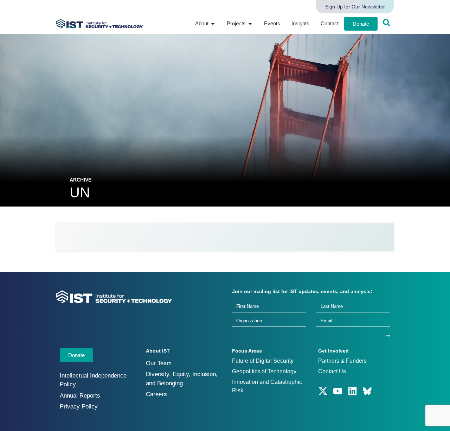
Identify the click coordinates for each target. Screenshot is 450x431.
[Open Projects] (250, 24)
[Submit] (388, 336)
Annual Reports (80, 395)
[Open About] (213, 24)
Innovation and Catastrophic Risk (267, 386)
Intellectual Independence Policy (93, 380)
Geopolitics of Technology (264, 371)
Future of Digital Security (263, 361)
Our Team (159, 363)
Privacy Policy (79, 406)
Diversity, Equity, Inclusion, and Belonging (182, 379)
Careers (156, 394)
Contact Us (332, 371)
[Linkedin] (352, 391)
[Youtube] (337, 391)
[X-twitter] (323, 391)
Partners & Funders (342, 361)
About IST (158, 350)
